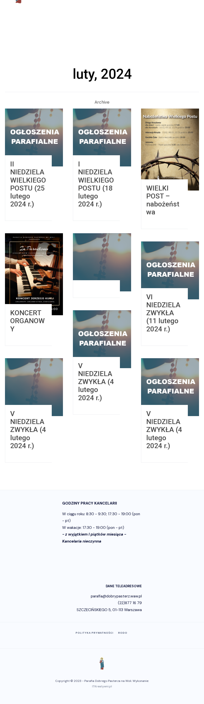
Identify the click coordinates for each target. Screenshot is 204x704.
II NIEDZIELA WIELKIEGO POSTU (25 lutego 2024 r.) (28, 184)
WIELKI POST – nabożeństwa (162, 200)
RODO (122, 632)
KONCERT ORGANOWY (27, 321)
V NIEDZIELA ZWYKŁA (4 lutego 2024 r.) (96, 382)
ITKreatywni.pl (102, 686)
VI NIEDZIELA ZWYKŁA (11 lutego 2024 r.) (163, 313)
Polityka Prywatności (94, 632)
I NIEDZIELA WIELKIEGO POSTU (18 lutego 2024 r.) (96, 184)
